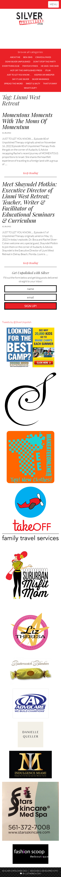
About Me (15, 57)
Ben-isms (27, 57)
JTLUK (48, 70)
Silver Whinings (40, 79)
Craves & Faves (43, 57)
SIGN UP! (30, 306)
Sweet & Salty (33, 83)
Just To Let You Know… (19, 75)
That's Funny (50, 83)
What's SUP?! (30, 88)
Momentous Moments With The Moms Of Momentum (27, 121)
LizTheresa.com (33, 873)
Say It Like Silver (20, 79)
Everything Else (10, 66)
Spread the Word (13, 83)
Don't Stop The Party (44, 61)
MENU (54, 5)
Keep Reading (30, 173)
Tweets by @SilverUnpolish (16, 322)
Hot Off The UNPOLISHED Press (26, 70)
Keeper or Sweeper (44, 75)
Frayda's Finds (30, 66)
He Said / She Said (50, 66)
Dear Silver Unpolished (17, 61)
